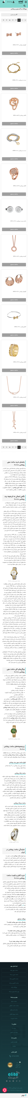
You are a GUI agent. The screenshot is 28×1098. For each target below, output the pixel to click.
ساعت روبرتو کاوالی (14, 1014)
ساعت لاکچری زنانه (14, 979)
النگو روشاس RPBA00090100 (20, 327)
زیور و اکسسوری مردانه (14, 992)
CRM (10, 1088)
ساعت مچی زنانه (14, 970)
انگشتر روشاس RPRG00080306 (19, 186)
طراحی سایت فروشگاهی (17, 1088)
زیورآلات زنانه (14, 987)
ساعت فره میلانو (14, 1010)
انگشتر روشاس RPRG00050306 (19, 115)
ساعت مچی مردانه (14, 975)
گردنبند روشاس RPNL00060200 (19, 432)
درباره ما (14, 1028)
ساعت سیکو (14, 1001)
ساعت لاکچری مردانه (14, 983)
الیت (23, 905)
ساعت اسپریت (14, 1018)
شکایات (14, 1046)
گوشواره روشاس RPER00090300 (19, 45)
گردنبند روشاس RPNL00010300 (19, 397)
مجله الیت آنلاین (14, 1032)
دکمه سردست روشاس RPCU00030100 (18, 221)
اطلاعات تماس (14, 1042)
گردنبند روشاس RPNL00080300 (19, 256)
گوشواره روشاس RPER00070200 (19, 291)
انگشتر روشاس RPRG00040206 (19, 362)
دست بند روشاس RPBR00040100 (19, 80)
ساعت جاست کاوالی (14, 1006)
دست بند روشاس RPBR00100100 (19, 151)
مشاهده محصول (14, 53)
